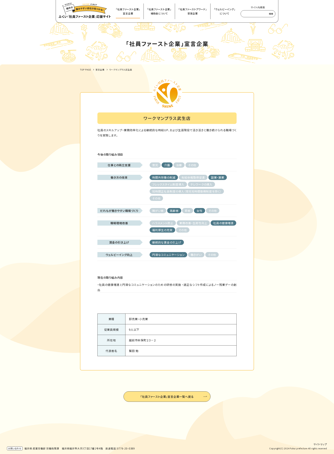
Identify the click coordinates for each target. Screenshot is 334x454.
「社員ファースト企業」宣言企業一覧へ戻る (166, 396)
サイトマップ (320, 444)
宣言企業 (100, 69)
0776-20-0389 (126, 448)
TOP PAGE (85, 69)
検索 (271, 13)
